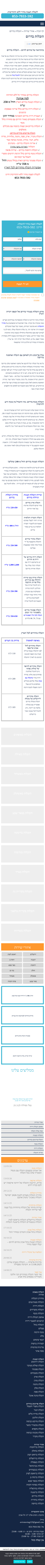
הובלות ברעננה (37, 1492)
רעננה (33, 960)
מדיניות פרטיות (35, 1260)
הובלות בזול (39, 1324)
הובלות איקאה (36, 1180)
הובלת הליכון (38, 1417)
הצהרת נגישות (37, 1343)
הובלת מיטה (38, 1384)
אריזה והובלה (38, 1153)
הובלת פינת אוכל (36, 1395)
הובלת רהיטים (37, 1361)
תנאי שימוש (38, 1339)
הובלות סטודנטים (36, 1302)
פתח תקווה (12, 981)
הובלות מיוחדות (35, 1205)
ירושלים (33, 954)
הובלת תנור (39, 1410)
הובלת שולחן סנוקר (35, 1365)
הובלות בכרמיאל (36, 1466)
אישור (30, 1561)
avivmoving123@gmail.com (32, 1522)
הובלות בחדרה (37, 1499)
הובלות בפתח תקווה (35, 1484)
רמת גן (11, 960)
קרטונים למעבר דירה (34, 1321)
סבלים (41, 1328)
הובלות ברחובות (37, 1447)
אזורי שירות (29, 31)
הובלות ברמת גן (37, 1477)
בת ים (12, 970)
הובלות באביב (38, 1292)
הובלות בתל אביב (35, 1230)
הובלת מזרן (39, 1380)
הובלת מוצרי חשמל (35, 1406)
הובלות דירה (38, 1148)
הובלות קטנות (38, 1135)
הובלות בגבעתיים (36, 1469)
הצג (29, 44)
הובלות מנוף (38, 1144)
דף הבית (40, 31)
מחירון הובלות (36, 1193)
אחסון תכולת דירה (36, 1127)
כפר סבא (12, 965)
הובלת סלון (39, 1388)
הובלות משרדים (37, 1309)
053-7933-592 (22, 16)
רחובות (33, 965)
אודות (41, 1294)
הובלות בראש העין (35, 1454)
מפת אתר (39, 1351)
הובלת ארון (39, 1376)
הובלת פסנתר (38, 1369)
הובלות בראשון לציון (35, 1473)
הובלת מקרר (38, 1436)
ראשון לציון (12, 954)
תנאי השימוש (11, 297)
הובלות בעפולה (37, 1462)
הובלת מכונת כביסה (35, 1432)
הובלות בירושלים (36, 1458)
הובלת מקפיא (38, 1429)
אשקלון (33, 976)
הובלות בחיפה (38, 1503)
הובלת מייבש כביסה (35, 1421)
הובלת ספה (39, 1392)
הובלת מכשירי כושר (35, 1425)
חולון (33, 970)
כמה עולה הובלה (37, 1131)
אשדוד (11, 976)
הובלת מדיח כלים (36, 1414)
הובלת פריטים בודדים (35, 1140)
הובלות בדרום (38, 1496)
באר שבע (33, 981)
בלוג (42, 1336)
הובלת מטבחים (37, 1373)
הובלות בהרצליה (36, 1488)
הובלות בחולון (38, 1451)
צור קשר (38, 1272)
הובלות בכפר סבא (36, 1481)
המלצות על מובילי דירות (32, 1252)
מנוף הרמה (39, 1332)
